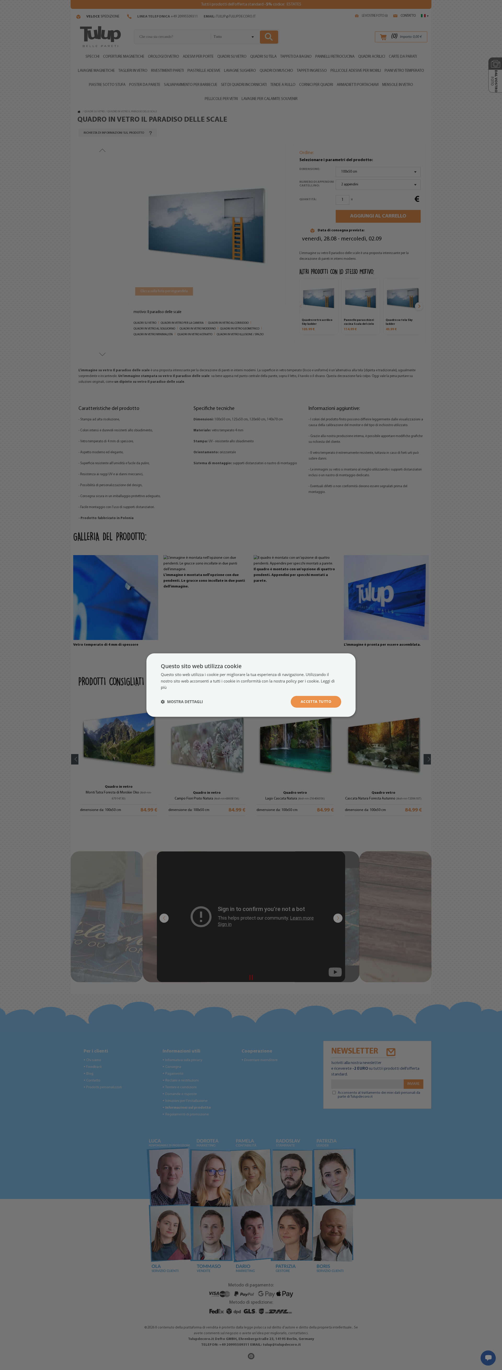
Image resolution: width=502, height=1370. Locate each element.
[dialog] (251, 685)
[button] (182, 702)
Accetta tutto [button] (316, 701)
